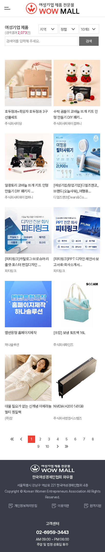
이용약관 (63, 506)
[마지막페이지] (66, 446)
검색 (89, 41)
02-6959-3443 (52, 532)
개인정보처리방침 (25, 506)
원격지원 (95, 506)
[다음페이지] (58, 446)
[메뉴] (7, 8)
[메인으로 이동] (52, 8)
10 (47, 446)
